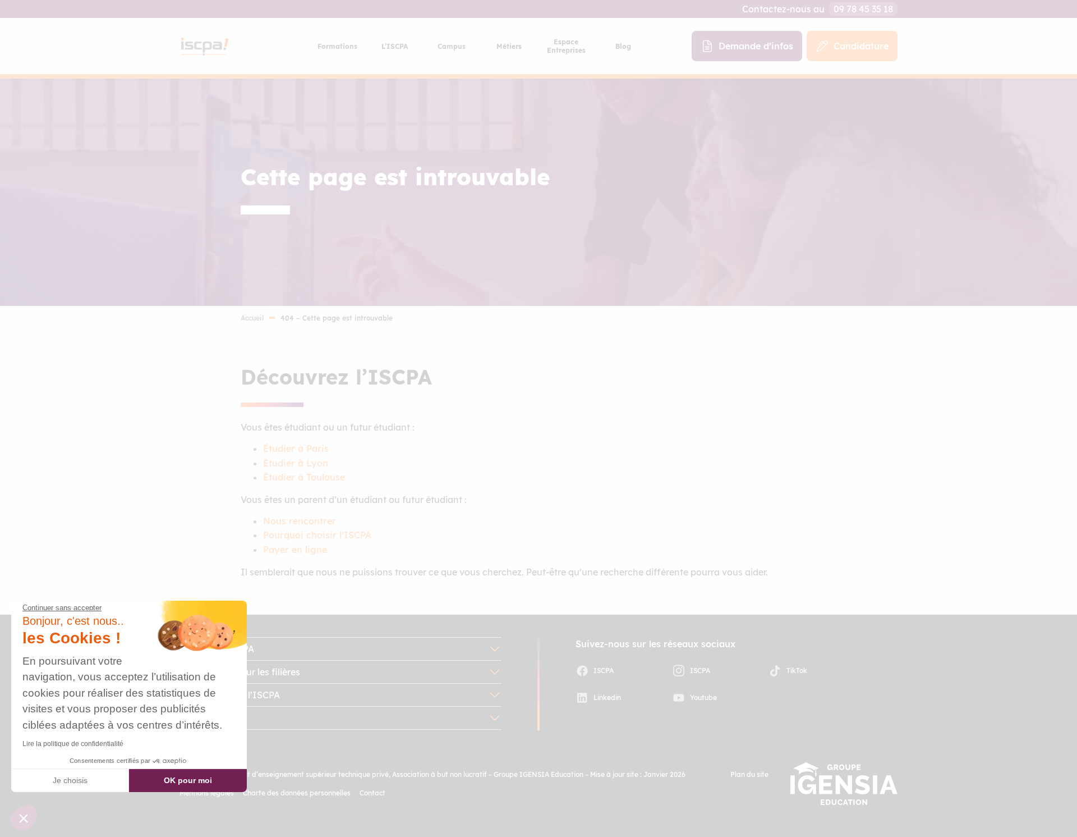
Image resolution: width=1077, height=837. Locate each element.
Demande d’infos (756, 46)
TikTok (796, 670)
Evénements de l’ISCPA (230, 695)
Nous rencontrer (299, 521)
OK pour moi (188, 780)
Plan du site (749, 774)
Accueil (252, 318)
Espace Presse (210, 718)
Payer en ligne (295, 549)
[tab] (337, 46)
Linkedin (607, 697)
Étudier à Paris (296, 448)
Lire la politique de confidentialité (72, 744)
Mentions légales (207, 793)
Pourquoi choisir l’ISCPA (317, 535)
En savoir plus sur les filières (240, 672)
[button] (23, 817)
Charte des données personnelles (297, 793)
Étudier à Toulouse (304, 477)
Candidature (861, 46)
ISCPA (603, 670)
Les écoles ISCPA (217, 649)
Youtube (703, 697)
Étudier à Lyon (295, 463)
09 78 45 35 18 (863, 9)
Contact (372, 793)
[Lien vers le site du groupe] (844, 784)
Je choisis (70, 780)
